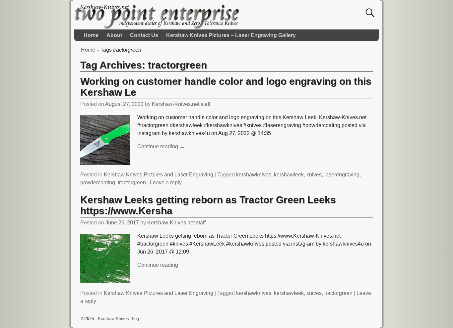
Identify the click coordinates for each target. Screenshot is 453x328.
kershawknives (253, 174)
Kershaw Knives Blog (118, 318)
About (114, 35)
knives (314, 174)
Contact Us (144, 35)
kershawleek (289, 174)
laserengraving (341, 174)
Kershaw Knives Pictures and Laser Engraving (158, 174)
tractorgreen (132, 182)
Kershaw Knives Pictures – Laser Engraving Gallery (231, 35)
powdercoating (97, 182)
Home (91, 35)
